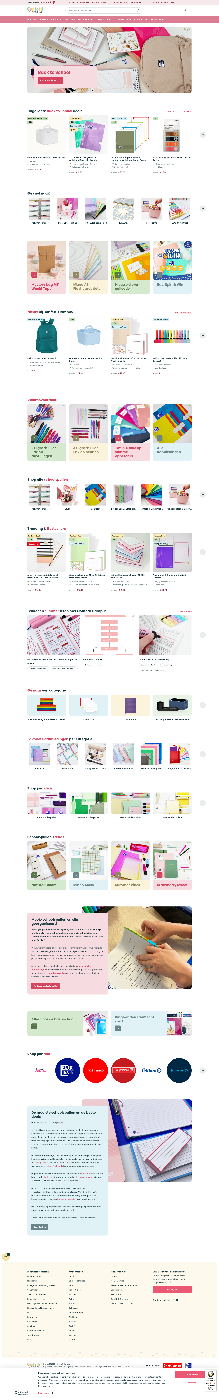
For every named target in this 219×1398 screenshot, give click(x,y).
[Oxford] (67, 1070)
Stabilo (72, 1276)
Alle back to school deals (180, 111)
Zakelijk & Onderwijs (119, 1299)
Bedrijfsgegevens (71, 1367)
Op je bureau (69, 19)
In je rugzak (56, 19)
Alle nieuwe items (183, 312)
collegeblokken (42, 1162)
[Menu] (214, 1370)
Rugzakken (32, 1317)
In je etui (44, 19)
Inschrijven (172, 1289)
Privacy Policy (85, 1367)
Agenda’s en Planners (36, 1294)
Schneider (73, 1308)
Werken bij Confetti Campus (104, 1367)
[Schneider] (179, 1070)
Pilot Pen (73, 1317)
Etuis (29, 1312)
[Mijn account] (185, 10)
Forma (72, 1303)
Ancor (71, 1331)
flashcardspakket (84, 1177)
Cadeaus (119, 19)
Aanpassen (191, 1382)
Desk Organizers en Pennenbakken (42, 1303)
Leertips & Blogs (157, 19)
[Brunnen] (123, 1070)
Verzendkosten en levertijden (124, 1285)
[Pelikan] (151, 1070)
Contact (114, 1276)
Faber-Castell (75, 1290)
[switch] (210, 1388)
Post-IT (72, 1326)
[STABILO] (95, 1070)
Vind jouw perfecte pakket (46, 986)
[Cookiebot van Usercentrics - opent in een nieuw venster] (21, 1393)
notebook (86, 1173)
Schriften (31, 1326)
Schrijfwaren (32, 1290)
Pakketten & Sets (85, 19)
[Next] (203, 135)
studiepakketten (57, 973)
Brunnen (73, 1294)
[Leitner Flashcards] (39, 1070)
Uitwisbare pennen (35, 1331)
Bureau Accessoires (36, 1299)
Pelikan (72, 1299)
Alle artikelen (186, 611)
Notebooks (32, 1322)
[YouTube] (177, 1300)
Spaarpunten (117, 1290)
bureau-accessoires (67, 1199)
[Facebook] (173, 1300)
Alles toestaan (193, 1374)
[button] (63, 170)
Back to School (140, 19)
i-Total (72, 1340)
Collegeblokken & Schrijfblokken (41, 1285)
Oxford (72, 1285)
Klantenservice (117, 1281)
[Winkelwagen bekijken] (190, 10)
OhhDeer (73, 1335)
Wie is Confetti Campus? (122, 1303)
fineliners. (47, 1177)
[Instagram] (169, 1300)
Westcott (73, 1322)
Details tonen (44, 1393)
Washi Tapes (33, 1335)
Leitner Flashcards (54, 1166)
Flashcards (32, 19)
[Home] (35, 10)
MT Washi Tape (76, 1312)
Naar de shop (40, 1227)
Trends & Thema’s (104, 19)
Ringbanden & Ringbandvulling (40, 1308)
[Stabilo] (172, 1365)
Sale (129, 19)
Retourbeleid (116, 1294)
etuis (68, 1162)
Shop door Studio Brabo (126, 1367)
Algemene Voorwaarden (52, 1367)
